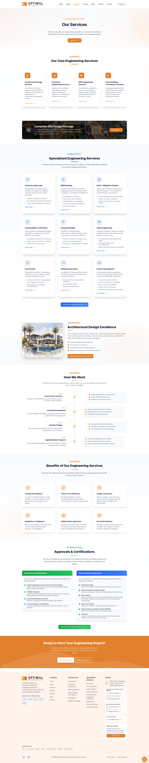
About (52, 684)
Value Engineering (91, 686)
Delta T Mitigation (91, 689)
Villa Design (72, 698)
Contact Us (73, 40)
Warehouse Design (74, 701)
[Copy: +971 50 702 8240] (120, 693)
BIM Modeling (90, 701)
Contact (52, 700)
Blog (51, 697)
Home (52, 681)
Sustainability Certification (90, 698)
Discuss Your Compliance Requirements (73, 627)
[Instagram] (28, 757)
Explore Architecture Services (79, 356)
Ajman (43, 749)
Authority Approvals (92, 704)
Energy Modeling (91, 694)
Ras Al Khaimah (51, 749)
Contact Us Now (64, 660)
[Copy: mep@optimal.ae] (119, 711)
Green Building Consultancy (73, 694)
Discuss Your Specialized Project (73, 304)
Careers (52, 694)
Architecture (72, 681)
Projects (52, 690)
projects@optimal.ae (114, 699)
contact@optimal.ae (113, 719)
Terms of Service (122, 757)
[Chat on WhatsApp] (144, 759)
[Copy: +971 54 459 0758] (120, 707)
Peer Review (90, 683)
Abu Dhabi (30, 749)
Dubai (23, 749)
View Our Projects (83, 660)
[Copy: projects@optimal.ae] (122, 699)
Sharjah (37, 749)
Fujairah (60, 749)
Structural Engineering (72, 685)
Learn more (28, 103)
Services (52, 687)
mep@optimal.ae (113, 711)
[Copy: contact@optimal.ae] (121, 719)
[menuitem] (61, 4)
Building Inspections (92, 692)
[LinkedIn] (24, 757)
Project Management (92, 707)
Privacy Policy (111, 757)
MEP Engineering (73, 689)
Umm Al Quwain (68, 749)
